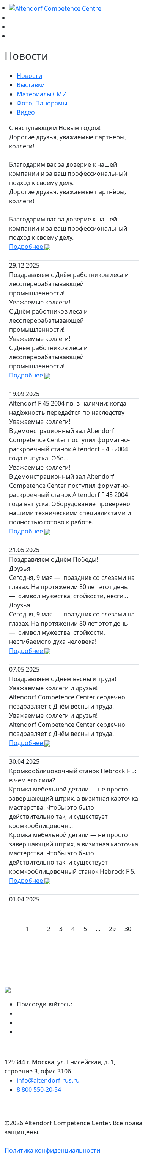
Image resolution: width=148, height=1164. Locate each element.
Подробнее (26, 246)
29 (112, 929)
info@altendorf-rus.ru (48, 1080)
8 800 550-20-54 (39, 1089)
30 (127, 929)
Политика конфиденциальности (52, 1150)
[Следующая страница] (140, 924)
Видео (26, 112)
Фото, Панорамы (42, 103)
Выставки (31, 85)
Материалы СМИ (42, 94)
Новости (29, 76)
